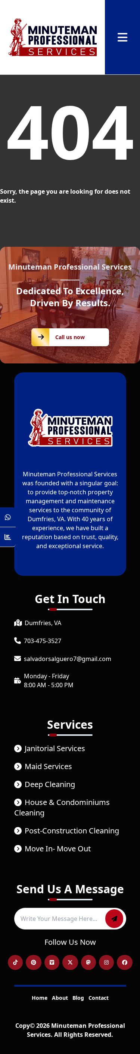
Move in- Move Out (58, 848)
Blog (78, 997)
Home (39, 997)
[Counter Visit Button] (8, 537)
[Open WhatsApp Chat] (8, 517)
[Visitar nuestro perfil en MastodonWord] (88, 962)
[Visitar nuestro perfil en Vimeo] (51, 962)
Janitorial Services (55, 748)
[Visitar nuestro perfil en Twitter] (70, 962)
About (60, 997)
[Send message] (114, 918)
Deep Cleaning (50, 784)
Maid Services (48, 766)
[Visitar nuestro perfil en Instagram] (106, 962)
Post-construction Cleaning (72, 831)
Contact (98, 997)
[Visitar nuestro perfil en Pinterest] (33, 962)
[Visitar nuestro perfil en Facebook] (125, 962)
